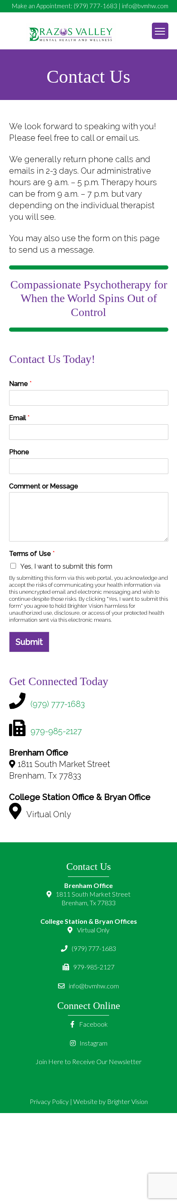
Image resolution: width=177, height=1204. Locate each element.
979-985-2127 (56, 731)
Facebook (93, 1024)
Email (19, 418)
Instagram (92, 1043)
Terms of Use (32, 554)
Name (20, 384)
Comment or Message (43, 486)
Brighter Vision (127, 1101)
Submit (29, 642)
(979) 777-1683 (95, 5)
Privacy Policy (49, 1101)
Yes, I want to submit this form (66, 566)
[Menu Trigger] (160, 31)
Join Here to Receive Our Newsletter (88, 1061)
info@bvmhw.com (145, 5)
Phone (19, 452)
